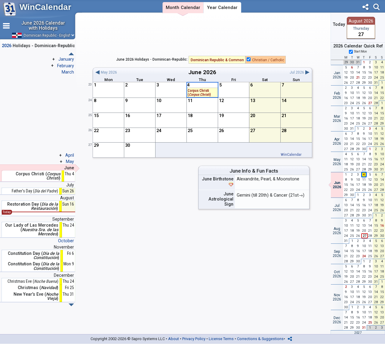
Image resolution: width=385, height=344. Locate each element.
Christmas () (38, 287)
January (66, 59)
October (66, 240)
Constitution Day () (33, 255)
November (64, 247)
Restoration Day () (32, 206)
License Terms (221, 338)
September (63, 219)
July (70, 185)
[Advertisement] (202, 36)
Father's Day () (35, 191)
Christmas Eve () (33, 281)
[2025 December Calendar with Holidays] (71, 54)
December (64, 275)
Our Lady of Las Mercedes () (31, 229)
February (65, 65)
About (173, 338)
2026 (209, 72)
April (69, 155)
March (68, 72)
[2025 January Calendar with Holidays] (71, 304)
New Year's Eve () (36, 296)
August (67, 197)
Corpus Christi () (199, 93)
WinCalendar (45, 7)
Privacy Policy (193, 338)
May (70, 161)
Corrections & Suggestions (260, 338)
